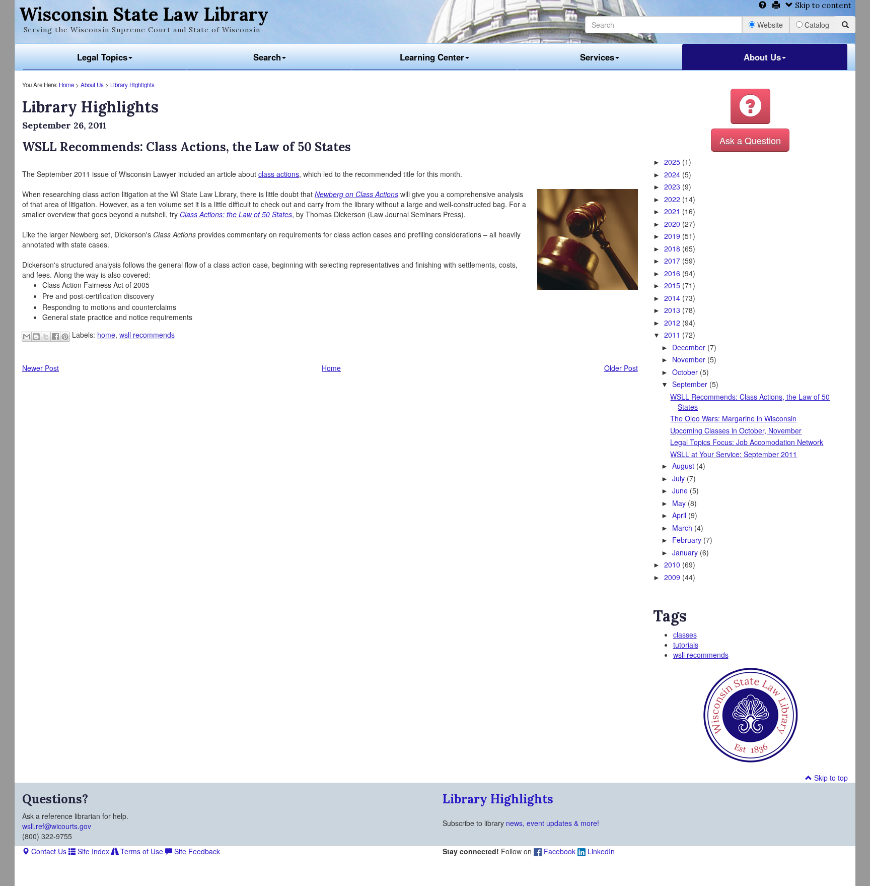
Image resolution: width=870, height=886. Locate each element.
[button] (750, 106)
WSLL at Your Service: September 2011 (733, 454)
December (689, 347)
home (106, 335)
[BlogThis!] (36, 337)
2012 (673, 323)
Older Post (621, 368)
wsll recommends (147, 335)
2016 (673, 273)
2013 (673, 310)
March (683, 528)
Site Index (92, 851)
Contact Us (47, 851)
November (689, 359)
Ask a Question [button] (750, 140)
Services (597, 57)
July (679, 478)
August (684, 466)
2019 (673, 236)
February (687, 540)
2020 (673, 224)
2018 (673, 248)
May (680, 503)
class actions (278, 174)
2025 (673, 162)
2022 (673, 199)
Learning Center (432, 57)
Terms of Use (140, 851)
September (690, 384)
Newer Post (40, 368)
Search (267, 57)
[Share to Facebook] (55, 337)
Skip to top (830, 778)
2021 (673, 211)
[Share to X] (46, 337)
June (681, 490)
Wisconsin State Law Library (143, 14)
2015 (673, 285)
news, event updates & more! (552, 823)
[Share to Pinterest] (65, 337)
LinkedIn (600, 851)
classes (685, 634)
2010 (673, 564)
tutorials (685, 645)
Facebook (558, 851)
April (680, 515)
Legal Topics (102, 57)
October (686, 372)
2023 (673, 186)
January (686, 552)
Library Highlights (132, 85)
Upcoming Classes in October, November (736, 430)
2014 (673, 298)
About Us (762, 57)
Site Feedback (196, 851)
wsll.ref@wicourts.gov (56, 826)
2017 (673, 261)
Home (66, 85)
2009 (673, 577)
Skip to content (822, 5)
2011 (673, 335)
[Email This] (27, 337)
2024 (673, 174)
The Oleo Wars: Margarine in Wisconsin (733, 418)
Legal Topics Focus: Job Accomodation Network (746, 442)
